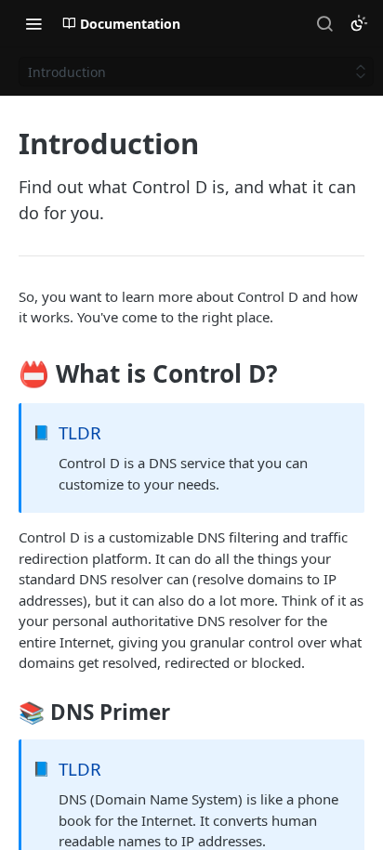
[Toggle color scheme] (359, 23)
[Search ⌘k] (324, 23)
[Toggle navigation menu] (33, 23)
